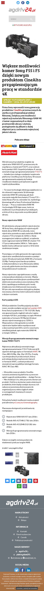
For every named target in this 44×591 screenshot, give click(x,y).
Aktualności (24, 517)
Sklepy (23, 520)
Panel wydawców (23, 534)
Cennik (24, 537)
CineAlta (17, 110)
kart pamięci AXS (34, 308)
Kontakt (23, 531)
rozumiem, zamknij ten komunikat (26, 588)
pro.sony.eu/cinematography (25, 402)
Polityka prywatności (23, 540)
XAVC (35, 351)
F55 (37, 172)
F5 (41, 172)
